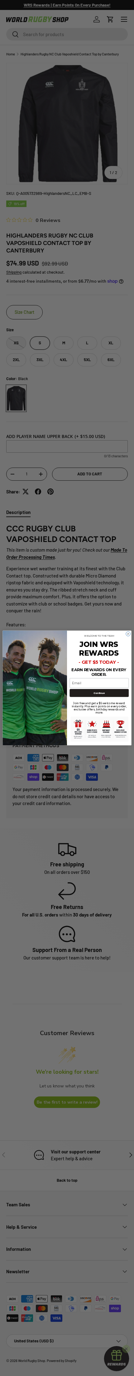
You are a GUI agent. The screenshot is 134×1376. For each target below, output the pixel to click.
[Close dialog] (128, 634)
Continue (99, 693)
